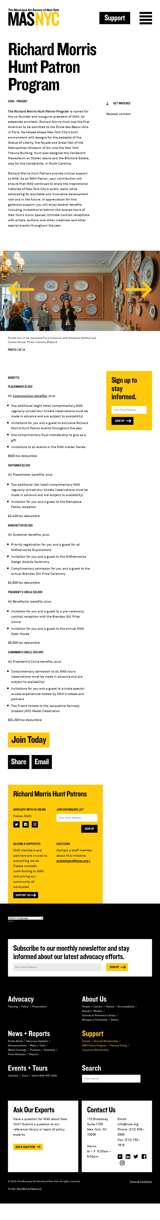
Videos (114, 1020)
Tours (25, 1075)
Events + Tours (28, 1068)
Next (139, 289)
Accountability (126, 1006)
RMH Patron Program (94, 1045)
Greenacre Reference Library (98, 1015)
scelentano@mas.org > (73, 860)
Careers (98, 1006)
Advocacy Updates (37, 1041)
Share (18, 762)
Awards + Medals (92, 1011)
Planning (13, 1006)
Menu (146, 18)
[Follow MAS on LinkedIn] (127, 1156)
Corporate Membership (95, 1050)
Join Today (28, 740)
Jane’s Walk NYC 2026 (44, 1075)
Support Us (22, 895)
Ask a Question (25, 1147)
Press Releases (17, 1054)
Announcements (17, 1045)
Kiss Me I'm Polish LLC (29, 1189)
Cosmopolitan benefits (30, 396)
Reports (33, 1054)
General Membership (106, 1041)
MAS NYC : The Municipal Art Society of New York (44, 17)
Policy (24, 1006)
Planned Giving (118, 1045)
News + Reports (29, 1034)
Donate (86, 1041)
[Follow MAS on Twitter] (16, 824)
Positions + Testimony (42, 1050)
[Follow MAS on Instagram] (35, 824)
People (86, 1006)
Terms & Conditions (141, 1181)
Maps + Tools (37, 1045)
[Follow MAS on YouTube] (120, 1156)
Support (115, 18)
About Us (94, 999)
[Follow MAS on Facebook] (25, 824)
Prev (21, 289)
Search (91, 1068)
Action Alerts (15, 1041)
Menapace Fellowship (94, 1020)
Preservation (39, 1006)
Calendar (13, 1075)
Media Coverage (17, 1050)
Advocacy (21, 999)
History (110, 1006)
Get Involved (121, 103)
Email (42, 762)
